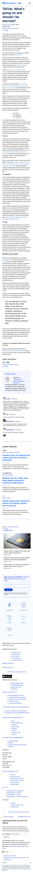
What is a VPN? (16, 732)
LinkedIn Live (18, 54)
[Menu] (30, 3)
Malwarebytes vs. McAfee (14, 792)
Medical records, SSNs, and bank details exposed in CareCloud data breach (15, 480)
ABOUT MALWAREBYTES (10, 771)
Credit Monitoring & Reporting (16, 697)
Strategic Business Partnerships (17, 744)
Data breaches (7, 473)
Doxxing (14, 734)
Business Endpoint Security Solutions (16, 711)
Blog (13, 721)
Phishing (14, 724)
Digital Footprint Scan (17, 683)
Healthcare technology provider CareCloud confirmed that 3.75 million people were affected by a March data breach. (15, 489)
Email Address (6, 834)
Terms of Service (23, 593)
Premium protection (17, 660)
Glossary (23, 622)
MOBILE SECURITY (8, 663)
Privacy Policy (6, 594)
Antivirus (14, 730)
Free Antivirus (16, 656)
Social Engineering (17, 722)
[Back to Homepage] (11, 4)
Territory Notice (14, 782)
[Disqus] (16, 416)
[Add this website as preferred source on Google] (16, 29)
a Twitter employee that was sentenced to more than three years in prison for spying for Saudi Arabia (15, 164)
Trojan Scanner (16, 654)
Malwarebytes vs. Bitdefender (15, 791)
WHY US (5, 787)
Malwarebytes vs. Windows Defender (17, 796)
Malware (14, 728)
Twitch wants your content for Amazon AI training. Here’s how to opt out (16, 503)
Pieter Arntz (7, 24)
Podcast (9, 622)
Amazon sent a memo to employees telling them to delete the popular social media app (15, 85)
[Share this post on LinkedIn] (8, 362)
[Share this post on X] (6, 362)
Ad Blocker (14, 689)
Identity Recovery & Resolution (17, 699)
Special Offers (14, 784)
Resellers (11, 746)
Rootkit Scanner (16, 652)
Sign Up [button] (8, 589)
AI (3, 496)
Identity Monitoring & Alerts (16, 695)
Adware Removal (16, 687)
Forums (13, 803)
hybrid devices (6, 260)
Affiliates (10, 742)
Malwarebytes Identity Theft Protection (13, 350)
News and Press (15, 776)
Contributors (9, 610)
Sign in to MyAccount (17, 805)
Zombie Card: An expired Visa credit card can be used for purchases (16, 457)
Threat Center (23, 610)
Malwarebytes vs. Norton (14, 794)
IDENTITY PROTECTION (9, 692)
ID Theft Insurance (13, 701)
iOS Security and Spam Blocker (17, 672)
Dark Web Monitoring (17, 685)
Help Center (14, 807)
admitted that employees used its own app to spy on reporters (16, 151)
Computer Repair (13, 741)
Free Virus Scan (16, 658)
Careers (12, 774)
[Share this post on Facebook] (3, 362)
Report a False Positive (17, 780)
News (4, 450)
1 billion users (20, 65)
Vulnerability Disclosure (17, 778)
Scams (9, 635)
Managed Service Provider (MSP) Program (17, 712)
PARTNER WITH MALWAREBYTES (12, 737)
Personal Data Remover (15, 703)
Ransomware (15, 726)
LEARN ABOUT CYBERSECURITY (12, 717)
